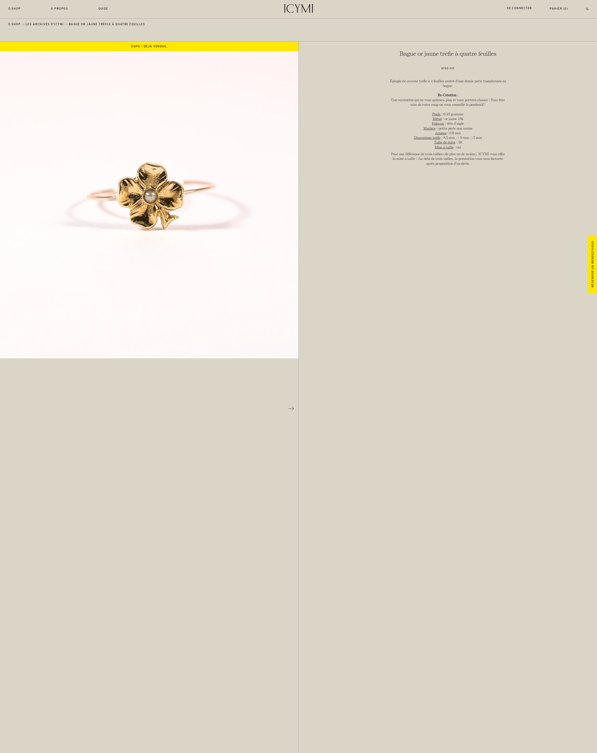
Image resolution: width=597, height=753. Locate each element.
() (559, 8)
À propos (59, 8)
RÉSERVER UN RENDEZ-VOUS (592, 264)
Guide (103, 8)
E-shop (14, 8)
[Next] (291, 409)
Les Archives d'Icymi (45, 24)
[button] (587, 8)
